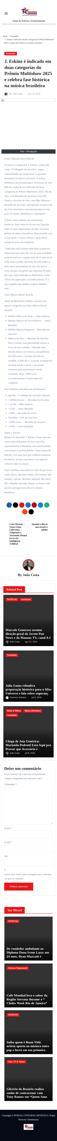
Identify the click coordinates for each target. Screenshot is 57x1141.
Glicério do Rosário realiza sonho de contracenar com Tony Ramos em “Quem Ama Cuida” (27, 1094)
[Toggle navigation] (6, 13)
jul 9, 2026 (37, 697)
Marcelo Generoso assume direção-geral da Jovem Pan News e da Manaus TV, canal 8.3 (28, 633)
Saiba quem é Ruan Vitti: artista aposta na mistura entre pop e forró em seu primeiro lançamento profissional (28, 1048)
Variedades (10, 53)
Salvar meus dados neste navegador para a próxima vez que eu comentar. (27, 876)
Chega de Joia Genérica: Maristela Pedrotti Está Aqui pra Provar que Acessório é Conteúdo (28, 747)
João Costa (18, 94)
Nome (8, 828)
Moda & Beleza (14, 711)
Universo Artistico (18, 697)
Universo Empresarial (17, 968)
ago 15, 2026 (31, 642)
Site (6, 856)
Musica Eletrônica (33, 711)
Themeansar (32, 1119)
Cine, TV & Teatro (16, 1062)
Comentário (10, 784)
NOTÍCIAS (12, 599)
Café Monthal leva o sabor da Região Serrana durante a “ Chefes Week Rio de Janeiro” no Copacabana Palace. (27, 1001)
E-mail (8, 842)
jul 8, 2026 (30, 753)
